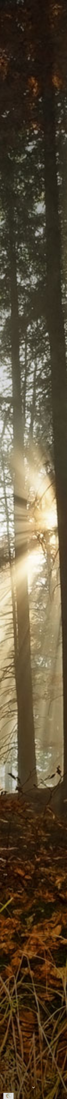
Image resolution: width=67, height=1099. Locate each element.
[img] (33, 549)
